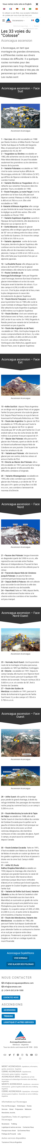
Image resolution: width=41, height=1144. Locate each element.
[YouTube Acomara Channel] (32, 1055)
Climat (11, 1109)
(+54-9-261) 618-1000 (13, 990)
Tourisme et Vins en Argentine (12, 1142)
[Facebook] (14, 1055)
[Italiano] (23, 9)
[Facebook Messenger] (18, 1055)
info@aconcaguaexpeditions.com (19, 983)
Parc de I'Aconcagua (8, 1106)
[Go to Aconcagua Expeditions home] (8, 20)
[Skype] (27, 1055)
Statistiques (21, 1106)
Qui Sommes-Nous (23, 1130)
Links (19, 1134)
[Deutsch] (17, 9)
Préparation (19, 1109)
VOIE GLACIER (21, 964)
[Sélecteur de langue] (33, 20)
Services (5, 1109)
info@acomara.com (12, 987)
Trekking (8, 1016)
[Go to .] (32, 26)
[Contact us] (37, 20)
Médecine (28, 1109)
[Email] (36, 1055)
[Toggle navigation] (4, 21)
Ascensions (17, 20)
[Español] (36, 9)
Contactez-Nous (28, 1127)
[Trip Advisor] (5, 1055)
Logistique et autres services (19, 1022)
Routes (29, 1106)
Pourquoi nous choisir (9, 1130)
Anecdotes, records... (9, 1112)
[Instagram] (23, 1055)
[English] (4, 9)
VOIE (20, 958)
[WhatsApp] (20, 1058)
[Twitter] (10, 1055)
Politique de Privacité (9, 1134)
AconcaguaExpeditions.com (20, 1042)
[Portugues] (30, 9)
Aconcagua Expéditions (20, 953)
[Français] (10, 9)
